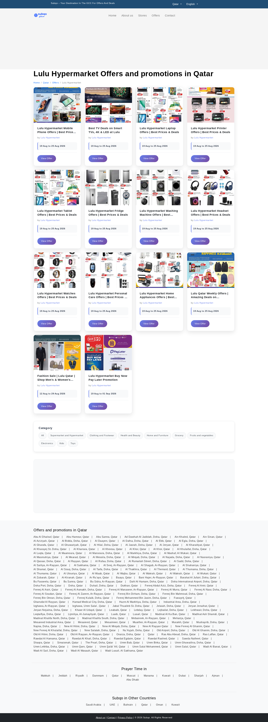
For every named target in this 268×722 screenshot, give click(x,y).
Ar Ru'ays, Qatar (99, 577)
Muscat (131, 675)
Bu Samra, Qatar (74, 581)
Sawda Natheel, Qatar (195, 638)
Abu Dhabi (132, 679)
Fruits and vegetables (201, 435)
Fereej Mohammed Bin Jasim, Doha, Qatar (142, 598)
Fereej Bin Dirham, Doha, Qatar (137, 594)
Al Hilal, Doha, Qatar (106, 545)
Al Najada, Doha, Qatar (176, 557)
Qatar (151, 634)
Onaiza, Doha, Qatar (128, 634)
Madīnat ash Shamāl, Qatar (209, 614)
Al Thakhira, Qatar (136, 569)
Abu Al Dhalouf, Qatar (47, 537)
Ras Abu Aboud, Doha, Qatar (178, 634)
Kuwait (166, 675)
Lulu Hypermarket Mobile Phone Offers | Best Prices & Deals (56, 132)
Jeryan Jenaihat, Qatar (202, 606)
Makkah (46, 675)
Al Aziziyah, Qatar (44, 541)
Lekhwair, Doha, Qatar (204, 610)
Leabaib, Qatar (118, 610)
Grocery (179, 435)
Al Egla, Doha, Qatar (191, 541)
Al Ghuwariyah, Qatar (74, 545)
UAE (113, 704)
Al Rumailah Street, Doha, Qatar (148, 561)
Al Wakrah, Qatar (153, 573)
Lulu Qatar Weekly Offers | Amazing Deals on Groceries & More (209, 297)
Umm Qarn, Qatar (83, 646)
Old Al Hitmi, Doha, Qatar (49, 634)
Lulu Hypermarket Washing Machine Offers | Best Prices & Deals (159, 214)
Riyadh (80, 675)
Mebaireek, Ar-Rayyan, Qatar (148, 618)
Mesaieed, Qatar (88, 622)
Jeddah (63, 675)
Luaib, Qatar (119, 614)
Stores (142, 15)
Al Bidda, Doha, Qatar (75, 541)
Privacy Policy (125, 717)
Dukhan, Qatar (129, 585)
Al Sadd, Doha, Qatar (187, 561)
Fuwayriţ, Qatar (183, 598)
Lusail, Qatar (141, 614)
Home (112, 15)
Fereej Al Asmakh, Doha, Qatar (84, 589)
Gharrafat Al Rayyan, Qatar (50, 602)
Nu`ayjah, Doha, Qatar (136, 630)
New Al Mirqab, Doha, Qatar (119, 626)
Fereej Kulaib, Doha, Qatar (93, 598)
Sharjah (199, 675)
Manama (149, 675)
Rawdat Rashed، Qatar (162, 638)
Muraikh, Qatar (181, 622)
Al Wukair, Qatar (207, 573)
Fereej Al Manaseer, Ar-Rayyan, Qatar (132, 589)
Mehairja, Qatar (182, 618)
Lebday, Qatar (142, 610)
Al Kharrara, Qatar (85, 549)
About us (127, 15)
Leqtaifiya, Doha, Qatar (48, 614)
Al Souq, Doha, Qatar (74, 569)
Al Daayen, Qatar (105, 541)
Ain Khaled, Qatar (186, 537)
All (42, 435)
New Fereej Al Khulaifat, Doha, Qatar (56, 630)
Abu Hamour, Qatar (78, 537)
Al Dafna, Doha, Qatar (135, 541)
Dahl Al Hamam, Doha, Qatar (147, 581)
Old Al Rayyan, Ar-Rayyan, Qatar (90, 634)
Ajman (216, 675)
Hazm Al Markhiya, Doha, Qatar (138, 602)
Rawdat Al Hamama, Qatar (50, 638)
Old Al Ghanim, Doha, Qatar (209, 630)
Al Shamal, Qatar (44, 569)
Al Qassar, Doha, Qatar (48, 561)
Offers (156, 15)
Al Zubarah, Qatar (44, 577)
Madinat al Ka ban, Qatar (170, 614)
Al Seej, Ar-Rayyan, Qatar (119, 565)
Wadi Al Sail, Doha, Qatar (49, 650)
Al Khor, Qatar (138, 549)
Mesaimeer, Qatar (115, 622)
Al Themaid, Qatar (165, 569)
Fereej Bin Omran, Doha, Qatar (52, 598)
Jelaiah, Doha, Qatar (169, 606)
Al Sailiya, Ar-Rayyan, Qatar (50, 565)
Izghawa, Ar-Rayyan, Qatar (50, 606)
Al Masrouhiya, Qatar (46, 557)
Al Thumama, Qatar (45, 573)
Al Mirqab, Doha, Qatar (142, 557)
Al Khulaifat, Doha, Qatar (192, 549)
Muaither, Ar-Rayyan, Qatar (149, 622)
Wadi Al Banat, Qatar (216, 646)
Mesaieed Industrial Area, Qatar (53, 622)
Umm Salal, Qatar (186, 646)
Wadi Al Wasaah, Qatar (85, 650)
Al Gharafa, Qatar (44, 545)
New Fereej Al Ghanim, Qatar (193, 626)
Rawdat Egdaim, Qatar (128, 638)
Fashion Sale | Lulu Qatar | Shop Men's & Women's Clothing (56, 379)
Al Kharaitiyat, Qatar (198, 545)
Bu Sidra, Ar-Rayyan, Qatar (106, 581)
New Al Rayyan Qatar (156, 626)
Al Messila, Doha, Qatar (107, 557)
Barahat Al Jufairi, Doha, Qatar (198, 577)
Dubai (183, 675)
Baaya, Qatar (124, 577)
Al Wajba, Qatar (126, 573)
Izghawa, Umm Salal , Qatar (89, 606)
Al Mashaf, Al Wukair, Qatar (180, 553)
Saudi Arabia (94, 704)
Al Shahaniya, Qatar (195, 565)
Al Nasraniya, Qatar (209, 557)
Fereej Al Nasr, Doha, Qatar (211, 589)
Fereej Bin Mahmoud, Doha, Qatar (183, 594)
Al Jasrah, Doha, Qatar (139, 545)
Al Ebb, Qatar (164, 541)
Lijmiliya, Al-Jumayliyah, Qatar (86, 614)
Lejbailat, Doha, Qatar (171, 610)
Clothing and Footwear (102, 435)
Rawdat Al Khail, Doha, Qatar (90, 638)
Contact (170, 15)
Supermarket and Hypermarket (66, 435)
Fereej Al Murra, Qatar (174, 589)
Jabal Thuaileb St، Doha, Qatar (131, 606)
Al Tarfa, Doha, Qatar (106, 569)
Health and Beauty (130, 435)
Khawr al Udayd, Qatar (89, 610)
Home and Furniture (157, 435)
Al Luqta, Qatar (43, 553)
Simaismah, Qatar (68, 642)
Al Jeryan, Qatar (169, 545)
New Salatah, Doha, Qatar (100, 630)
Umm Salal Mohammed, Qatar (150, 646)
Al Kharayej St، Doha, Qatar (50, 549)
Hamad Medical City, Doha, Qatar (92, 602)
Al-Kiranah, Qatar (72, 577)
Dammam (98, 675)
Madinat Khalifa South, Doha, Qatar (103, 618)
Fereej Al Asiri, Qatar (46, 589)
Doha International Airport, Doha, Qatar (194, 581)
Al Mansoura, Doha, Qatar (105, 553)
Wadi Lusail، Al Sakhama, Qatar (124, 650)
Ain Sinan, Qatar (213, 537)
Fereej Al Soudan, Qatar (48, 594)
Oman (160, 704)
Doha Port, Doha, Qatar (48, 585)
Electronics (47, 443)
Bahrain (128, 704)
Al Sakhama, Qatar (85, 565)
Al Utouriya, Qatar (74, 573)
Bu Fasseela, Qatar (45, 581)
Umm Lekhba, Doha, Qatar (50, 646)
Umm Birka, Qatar (157, 642)
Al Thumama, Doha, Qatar (198, 569)
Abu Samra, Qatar (107, 537)
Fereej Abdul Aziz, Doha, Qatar (163, 585)
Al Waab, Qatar (101, 573)
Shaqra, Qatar (42, 642)
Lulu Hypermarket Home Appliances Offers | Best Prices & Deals (157, 297)
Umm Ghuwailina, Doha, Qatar (193, 642)
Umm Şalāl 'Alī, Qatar (113, 646)
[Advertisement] (134, 44)
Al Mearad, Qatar (76, 557)
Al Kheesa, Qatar (112, 549)
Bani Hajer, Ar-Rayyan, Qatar (156, 577)
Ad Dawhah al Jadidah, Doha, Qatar (146, 537)
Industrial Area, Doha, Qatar (180, 602)
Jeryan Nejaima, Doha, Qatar (51, 610)
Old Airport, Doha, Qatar (171, 630)
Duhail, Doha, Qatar (102, 585)
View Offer (46, 158)
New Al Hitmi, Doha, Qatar (80, 626)
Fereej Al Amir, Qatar (201, 585)
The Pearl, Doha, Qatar (99, 642)
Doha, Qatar (75, 585)
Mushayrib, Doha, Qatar (210, 622)
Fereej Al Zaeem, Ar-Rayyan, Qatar (90, 594)
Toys (73, 443)
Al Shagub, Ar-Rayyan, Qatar (158, 565)
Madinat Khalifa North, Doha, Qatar (55, 618)
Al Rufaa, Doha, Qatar (108, 561)
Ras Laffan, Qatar (213, 634)
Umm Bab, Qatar (130, 642)
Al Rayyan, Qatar (78, 561)
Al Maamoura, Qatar (70, 553)
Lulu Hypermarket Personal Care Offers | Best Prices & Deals (108, 297)
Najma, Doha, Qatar (46, 626)
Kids (62, 443)
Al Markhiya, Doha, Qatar (142, 553)
